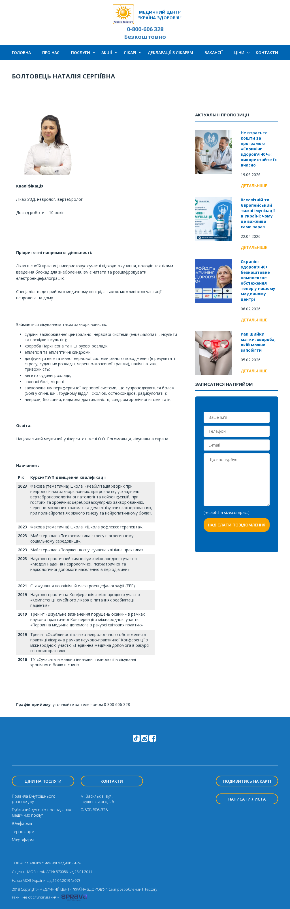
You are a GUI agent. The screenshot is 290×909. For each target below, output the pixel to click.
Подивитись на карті (247, 781)
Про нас (50, 52)
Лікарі (130, 52)
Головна (21, 52)
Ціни (239, 52)
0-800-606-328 (94, 809)
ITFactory (149, 889)
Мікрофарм (23, 839)
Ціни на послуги (43, 781)
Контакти (267, 52)
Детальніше (254, 185)
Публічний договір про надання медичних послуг (41, 812)
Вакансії (213, 52)
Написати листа (247, 799)
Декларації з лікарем (170, 52)
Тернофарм (23, 831)
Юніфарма (22, 823)
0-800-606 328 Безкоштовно (145, 32)
